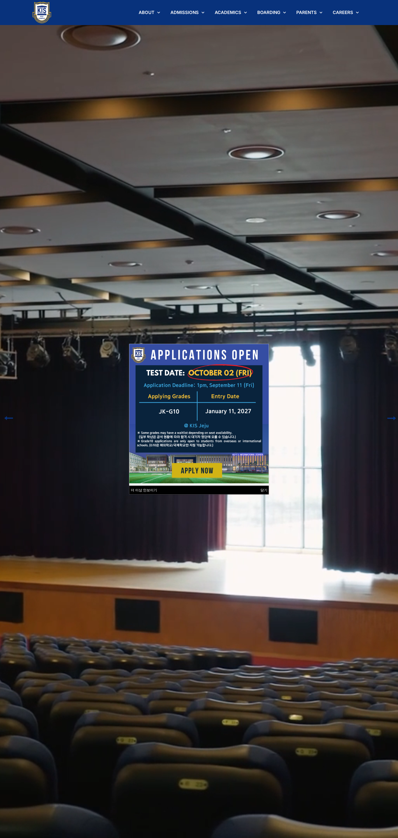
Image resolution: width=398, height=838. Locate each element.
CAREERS (343, 12)
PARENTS (306, 12)
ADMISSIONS (184, 12)
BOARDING (268, 12)
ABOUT (146, 12)
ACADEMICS (228, 12)
